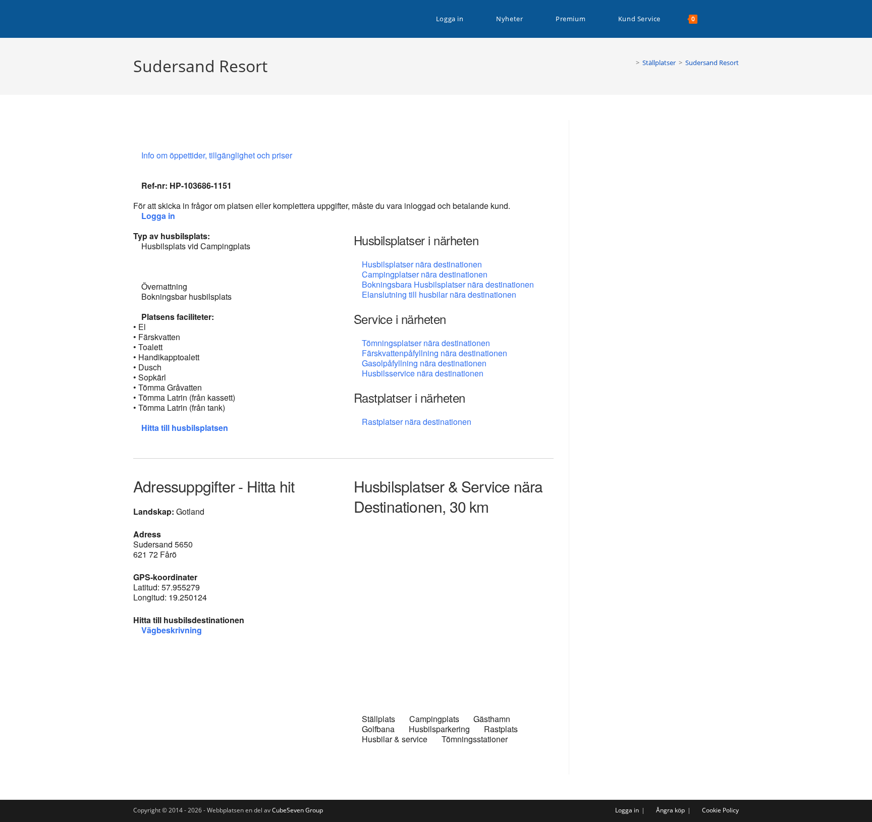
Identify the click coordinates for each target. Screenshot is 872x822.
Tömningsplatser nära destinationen (426, 343)
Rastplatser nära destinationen (416, 421)
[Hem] (630, 62)
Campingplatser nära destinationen (424, 274)
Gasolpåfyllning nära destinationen (424, 363)
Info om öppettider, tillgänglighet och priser (217, 155)
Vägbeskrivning (171, 630)
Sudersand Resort (712, 62)
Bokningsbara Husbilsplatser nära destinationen (448, 284)
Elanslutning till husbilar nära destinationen (439, 294)
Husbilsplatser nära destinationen (422, 264)
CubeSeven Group (297, 810)
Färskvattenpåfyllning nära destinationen (434, 353)
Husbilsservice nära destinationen (422, 373)
